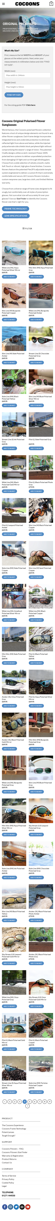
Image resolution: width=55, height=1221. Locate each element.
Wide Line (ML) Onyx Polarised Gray (10, 998)
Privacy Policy (8, 1179)
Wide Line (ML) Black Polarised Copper (37, 612)
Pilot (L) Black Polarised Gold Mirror (13, 1041)
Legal (4, 1186)
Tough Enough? (8, 1135)
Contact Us (7, 1162)
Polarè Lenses (8, 1132)
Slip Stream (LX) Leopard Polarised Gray (38, 827)
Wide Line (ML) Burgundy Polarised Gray (12, 784)
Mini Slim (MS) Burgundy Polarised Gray (38, 741)
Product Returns (9, 1159)
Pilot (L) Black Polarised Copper (38, 1041)
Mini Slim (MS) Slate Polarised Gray (14, 655)
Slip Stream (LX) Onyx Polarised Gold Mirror (37, 998)
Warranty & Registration (12, 1155)
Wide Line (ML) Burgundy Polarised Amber (39, 312)
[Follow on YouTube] (27, 1207)
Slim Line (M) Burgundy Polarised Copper (11, 312)
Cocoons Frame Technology (14, 1128)
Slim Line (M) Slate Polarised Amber (13, 355)
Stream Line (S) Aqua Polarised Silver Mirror (14, 1084)
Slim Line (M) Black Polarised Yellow (13, 912)
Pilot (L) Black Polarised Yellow (38, 655)
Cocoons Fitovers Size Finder (14, 1152)
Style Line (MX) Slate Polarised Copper (14, 569)
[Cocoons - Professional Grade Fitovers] (27, 4)
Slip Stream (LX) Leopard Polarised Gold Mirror (11, 955)
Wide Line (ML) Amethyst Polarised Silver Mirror (12, 612)
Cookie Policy (8, 1182)
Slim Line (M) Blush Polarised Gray (40, 784)
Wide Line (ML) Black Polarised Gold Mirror (11, 483)
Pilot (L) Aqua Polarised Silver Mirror (40, 698)
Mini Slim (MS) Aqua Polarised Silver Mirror (14, 827)
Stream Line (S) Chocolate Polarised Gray (39, 355)
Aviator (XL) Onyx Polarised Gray (13, 698)
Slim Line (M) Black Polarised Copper (40, 526)
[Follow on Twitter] (16, 1207)
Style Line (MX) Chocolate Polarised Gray (39, 869)
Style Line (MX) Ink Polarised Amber (13, 869)
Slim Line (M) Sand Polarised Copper (40, 569)
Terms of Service (9, 1175)
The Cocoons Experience (13, 1125)
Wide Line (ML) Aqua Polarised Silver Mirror (11, 269)
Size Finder (21, 198)
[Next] (27, 1106)
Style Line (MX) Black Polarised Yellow (10, 397)
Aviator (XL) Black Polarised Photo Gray (40, 955)
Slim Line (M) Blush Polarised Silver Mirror (40, 397)
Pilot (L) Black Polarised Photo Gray (41, 483)
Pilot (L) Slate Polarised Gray (40, 439)
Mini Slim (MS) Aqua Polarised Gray (41, 269)
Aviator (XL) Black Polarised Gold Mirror (13, 741)
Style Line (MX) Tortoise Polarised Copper (38, 1084)
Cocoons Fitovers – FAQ (12, 1148)
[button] (3, 4)
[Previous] (5, 1101)
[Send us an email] (22, 1207)
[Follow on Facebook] (4, 1207)
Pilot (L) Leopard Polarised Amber (12, 526)
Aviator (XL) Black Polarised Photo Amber (40, 912)
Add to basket (9, 276)
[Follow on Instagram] (10, 1207)
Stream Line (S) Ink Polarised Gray (13, 440)
